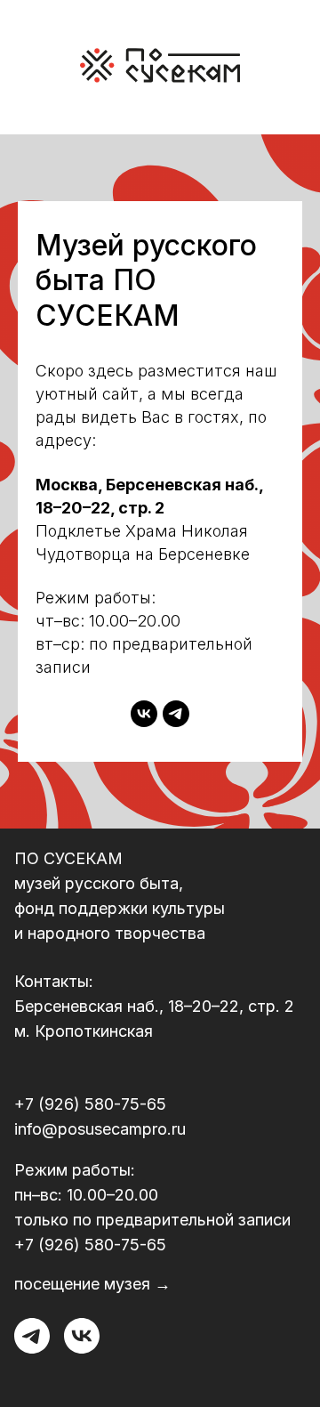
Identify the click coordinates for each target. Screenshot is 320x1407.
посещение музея (82, 1283)
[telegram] (176, 713)
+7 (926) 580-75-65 (90, 1104)
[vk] (144, 713)
